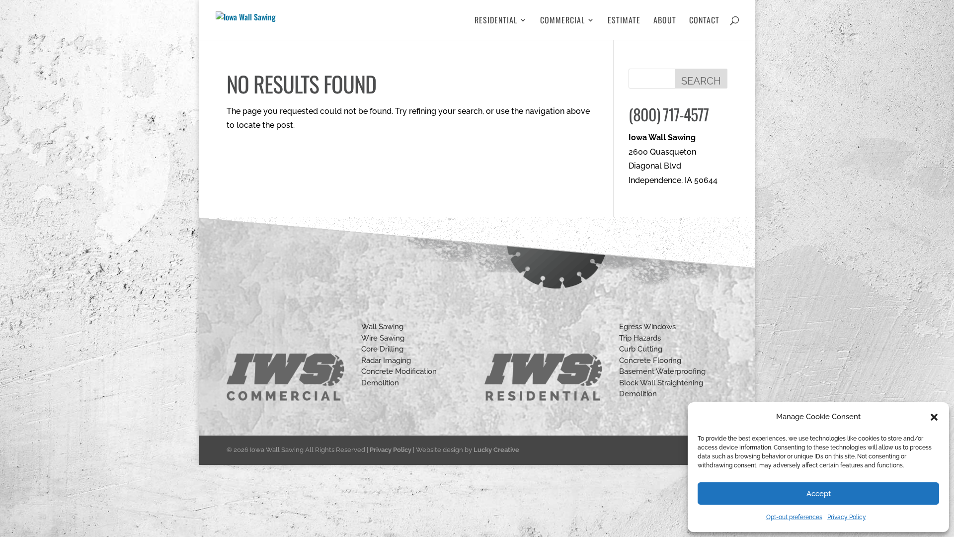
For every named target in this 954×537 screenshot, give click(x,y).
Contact (704, 21)
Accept (818, 493)
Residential (496, 21)
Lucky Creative (496, 449)
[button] (934, 417)
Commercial (562, 21)
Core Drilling (382, 349)
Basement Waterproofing (662, 371)
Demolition (380, 382)
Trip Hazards (640, 338)
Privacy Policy (846, 517)
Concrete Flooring (650, 360)
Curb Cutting (640, 349)
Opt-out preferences (794, 517)
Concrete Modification (399, 371)
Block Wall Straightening (661, 382)
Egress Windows (647, 326)
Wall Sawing (382, 326)
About (664, 21)
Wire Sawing (382, 338)
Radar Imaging (386, 360)
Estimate (624, 21)
